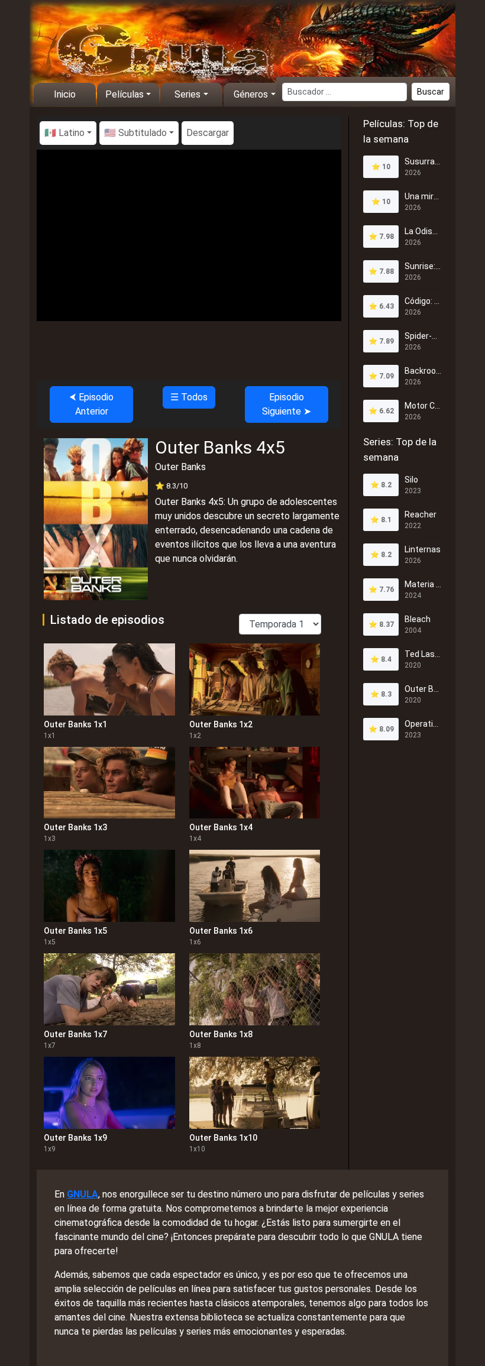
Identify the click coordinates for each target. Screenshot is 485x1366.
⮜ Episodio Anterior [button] (91, 404)
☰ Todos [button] (189, 397)
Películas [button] (124, 94)
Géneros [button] (251, 94)
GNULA (82, 1194)
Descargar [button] (207, 132)
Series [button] (187, 94)
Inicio (65, 94)
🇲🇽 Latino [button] (64, 132)
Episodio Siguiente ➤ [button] (286, 404)
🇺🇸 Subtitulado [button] (135, 132)
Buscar (430, 91)
